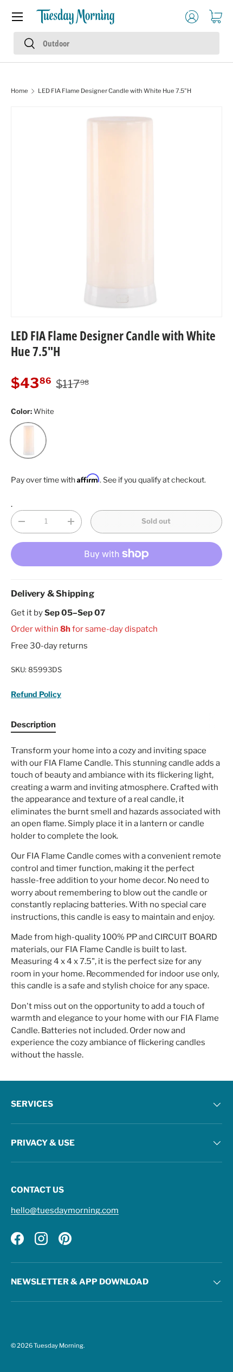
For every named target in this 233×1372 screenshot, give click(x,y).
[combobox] (116, 43)
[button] (216, 17)
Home (19, 91)
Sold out (156, 521)
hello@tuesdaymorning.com (65, 1210)
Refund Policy (36, 694)
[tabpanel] (116, 903)
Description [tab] (33, 724)
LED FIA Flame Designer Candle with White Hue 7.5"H (114, 91)
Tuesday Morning (58, 1345)
